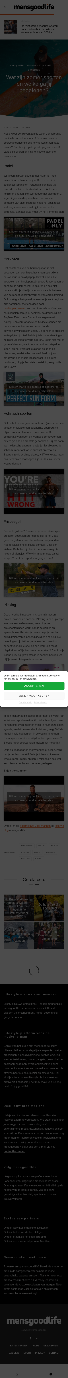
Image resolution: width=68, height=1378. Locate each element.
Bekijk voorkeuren (34, 695)
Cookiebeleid (25, 702)
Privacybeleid (40, 702)
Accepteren (34, 685)
